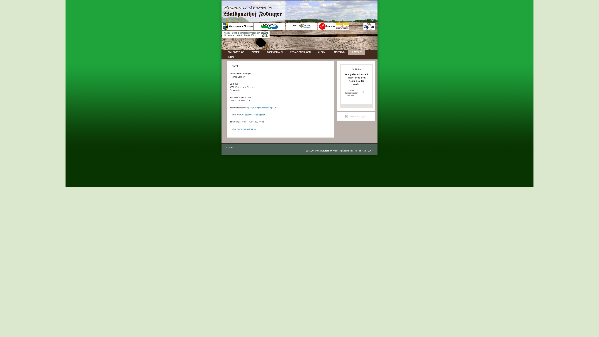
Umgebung (339, 52)
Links (231, 57)
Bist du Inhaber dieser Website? (351, 93)
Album (321, 52)
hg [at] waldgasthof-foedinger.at (262, 107)
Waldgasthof (236, 52)
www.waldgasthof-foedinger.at (251, 114)
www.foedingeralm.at (246, 128)
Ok (363, 92)
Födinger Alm (275, 52)
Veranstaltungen (300, 52)
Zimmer (255, 52)
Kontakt (357, 52)
